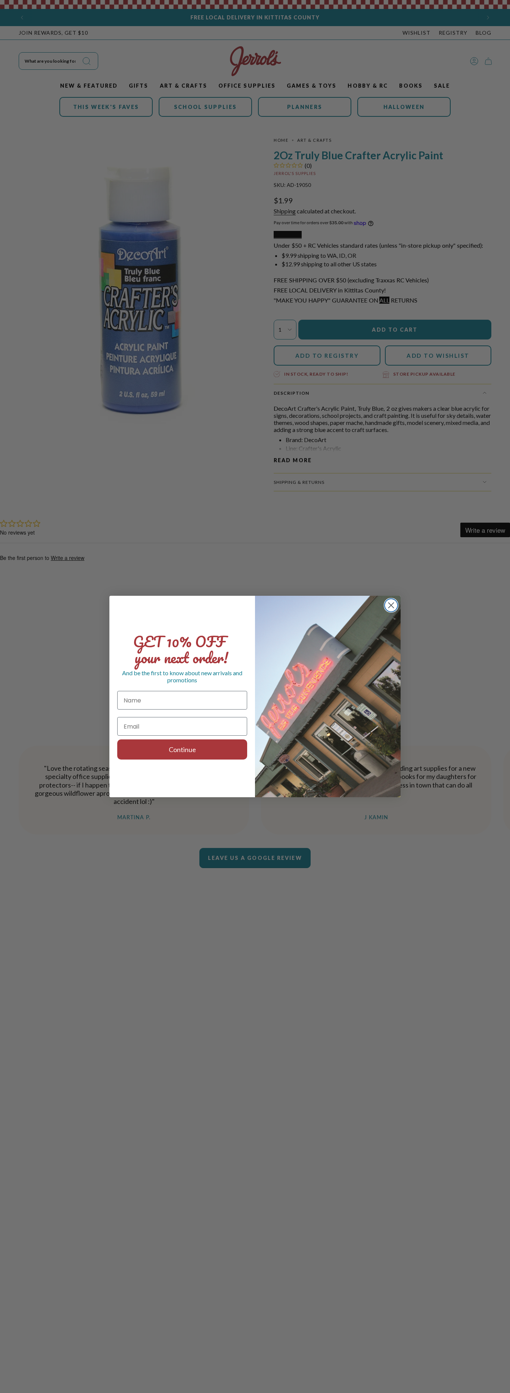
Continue (182, 749)
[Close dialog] (391, 605)
